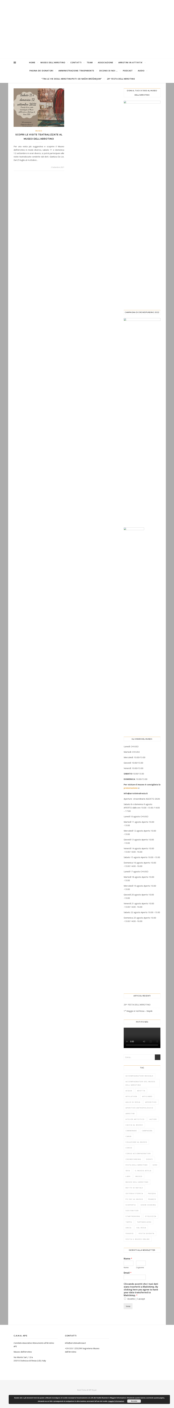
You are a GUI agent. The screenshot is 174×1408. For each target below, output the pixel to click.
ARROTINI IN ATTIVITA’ (130, 62)
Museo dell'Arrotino (137, 1182)
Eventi (149, 1159)
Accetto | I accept (136, 1298)
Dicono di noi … (108, 70)
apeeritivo (151, 1102)
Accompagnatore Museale (139, 1076)
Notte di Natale (134, 1188)
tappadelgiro (144, 1222)
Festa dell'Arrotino (137, 1165)
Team (90, 62)
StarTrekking (133, 1216)
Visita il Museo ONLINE (138, 1239)
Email (127, 1272)
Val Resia (141, 1228)
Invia (128, 1306)
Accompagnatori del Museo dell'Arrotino (140, 1083)
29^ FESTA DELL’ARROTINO (121, 78)
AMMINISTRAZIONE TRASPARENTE (76, 70)
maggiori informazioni (116, 1401)
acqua (129, 1091)
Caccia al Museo (134, 1125)
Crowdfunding (133, 1159)
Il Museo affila (143, 1171)
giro (155, 1165)
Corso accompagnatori (138, 1153)
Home (32, 62)
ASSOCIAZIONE (105, 62)
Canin (128, 1136)
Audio (141, 70)
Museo (38, 131)
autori (153, 1119)
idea (128, 1171)
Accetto (134, 1401)
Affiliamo (147, 1096)
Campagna (147, 1131)
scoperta (131, 1205)
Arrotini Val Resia (87, 27)
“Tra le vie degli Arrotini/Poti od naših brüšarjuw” (71, 78)
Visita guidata (146, 1233)
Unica (128, 1228)
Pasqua (152, 1193)
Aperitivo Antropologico (139, 1108)
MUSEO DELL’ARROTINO (53, 62)
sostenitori (132, 1211)
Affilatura (131, 1096)
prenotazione (131, 788)
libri (128, 1176)
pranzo (152, 1199)
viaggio (130, 1233)
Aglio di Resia (133, 1102)
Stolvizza (150, 1216)
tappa (129, 1222)
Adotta (141, 1091)
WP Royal (92, 1390)
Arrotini (130, 1113)
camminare (131, 1131)
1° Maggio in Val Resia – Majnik (138, 1011)
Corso (129, 1148)
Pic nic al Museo (134, 1199)
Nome (128, 1258)
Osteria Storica (134, 1193)
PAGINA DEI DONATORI (41, 70)
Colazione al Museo (136, 1142)
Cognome (140, 1267)
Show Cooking (148, 1205)
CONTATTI (76, 62)
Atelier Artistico (135, 1119)
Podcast (128, 70)
